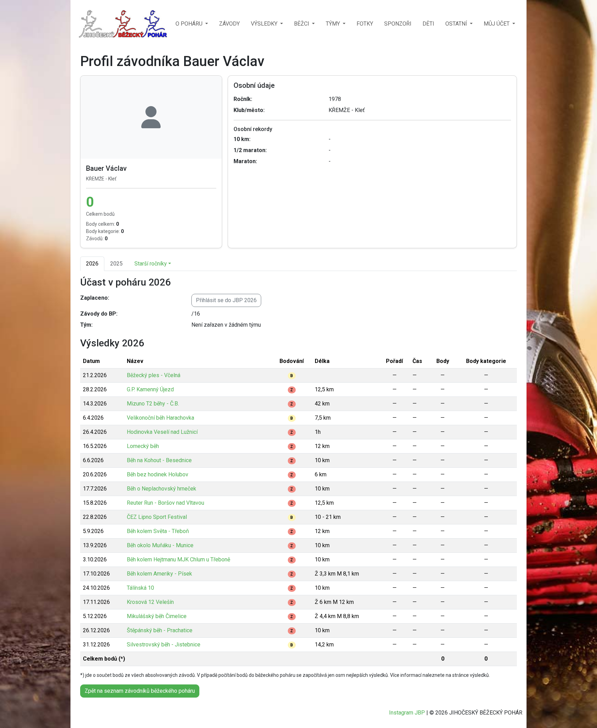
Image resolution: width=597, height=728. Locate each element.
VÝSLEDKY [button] (265, 23)
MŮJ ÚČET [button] (497, 23)
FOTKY (365, 23)
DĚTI (428, 23)
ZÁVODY (229, 23)
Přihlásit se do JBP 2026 (226, 300)
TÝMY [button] (333, 23)
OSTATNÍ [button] (456, 23)
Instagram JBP (407, 712)
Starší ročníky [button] (150, 263)
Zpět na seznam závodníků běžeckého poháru (140, 691)
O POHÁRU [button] (190, 23)
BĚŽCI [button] (302, 23)
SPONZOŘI (397, 23)
